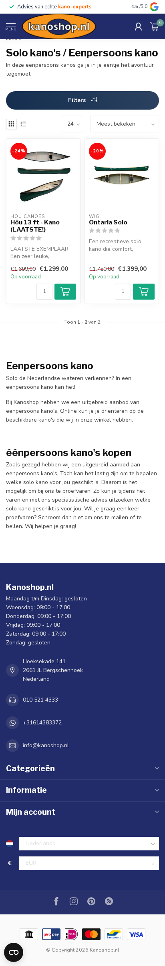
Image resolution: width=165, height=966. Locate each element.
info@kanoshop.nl (46, 745)
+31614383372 (42, 722)
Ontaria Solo (108, 222)
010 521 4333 (40, 700)
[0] (154, 26)
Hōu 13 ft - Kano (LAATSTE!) (35, 226)
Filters (77, 100)
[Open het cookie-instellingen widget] (13, 952)
